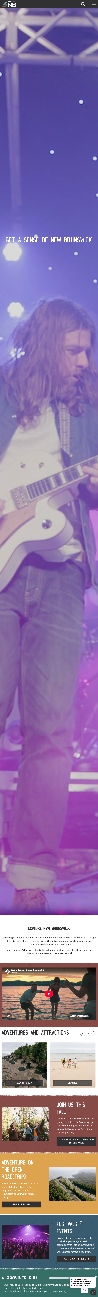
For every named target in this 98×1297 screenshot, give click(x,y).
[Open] (94, 4)
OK (84, 1290)
